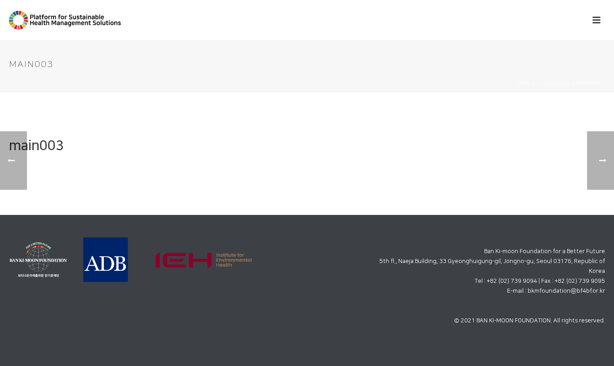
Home (523, 83)
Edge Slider (554, 83)
